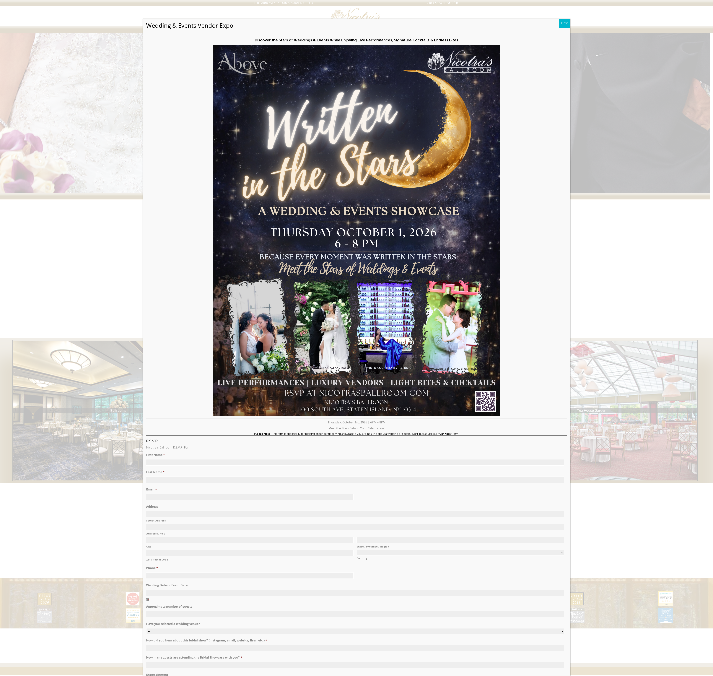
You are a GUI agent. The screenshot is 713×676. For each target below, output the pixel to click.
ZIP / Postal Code (157, 559)
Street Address (156, 520)
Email (151, 489)
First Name (155, 455)
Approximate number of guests (169, 607)
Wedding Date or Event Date (167, 585)
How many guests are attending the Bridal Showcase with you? (194, 657)
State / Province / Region (373, 546)
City (149, 546)
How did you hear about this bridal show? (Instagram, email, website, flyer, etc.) (206, 640)
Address (152, 507)
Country (362, 558)
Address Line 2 (155, 533)
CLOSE (564, 23)
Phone (152, 568)
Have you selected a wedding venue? (173, 624)
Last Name (155, 472)
